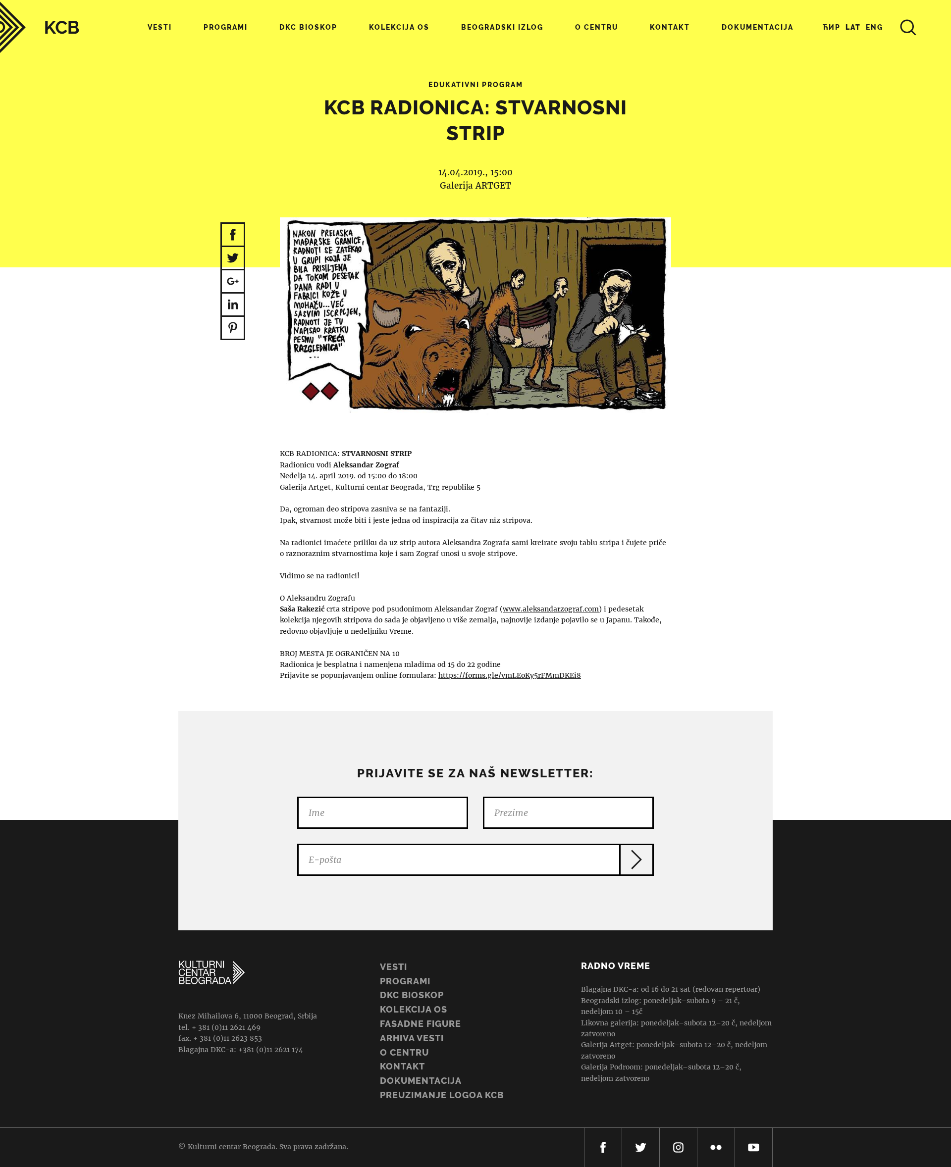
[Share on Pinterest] (232, 328)
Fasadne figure (420, 1023)
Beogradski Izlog (502, 27)
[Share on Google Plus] (232, 282)
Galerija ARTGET (475, 185)
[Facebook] (603, 1147)
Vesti (160, 27)
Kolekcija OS (399, 27)
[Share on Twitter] (232, 258)
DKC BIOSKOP (412, 995)
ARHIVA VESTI (412, 1038)
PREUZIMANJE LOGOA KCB (442, 1095)
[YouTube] (753, 1147)
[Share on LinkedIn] (232, 305)
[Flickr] (716, 1147)
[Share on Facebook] (232, 234)
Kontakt (670, 27)
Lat (853, 27)
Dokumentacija (421, 1080)
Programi (226, 27)
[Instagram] (678, 1147)
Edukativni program (475, 85)
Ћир (832, 27)
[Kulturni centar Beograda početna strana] (39, 27)
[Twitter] (640, 1147)
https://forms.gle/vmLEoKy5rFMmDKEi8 (509, 675)
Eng (874, 27)
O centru (596, 27)
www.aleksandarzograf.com (551, 609)
